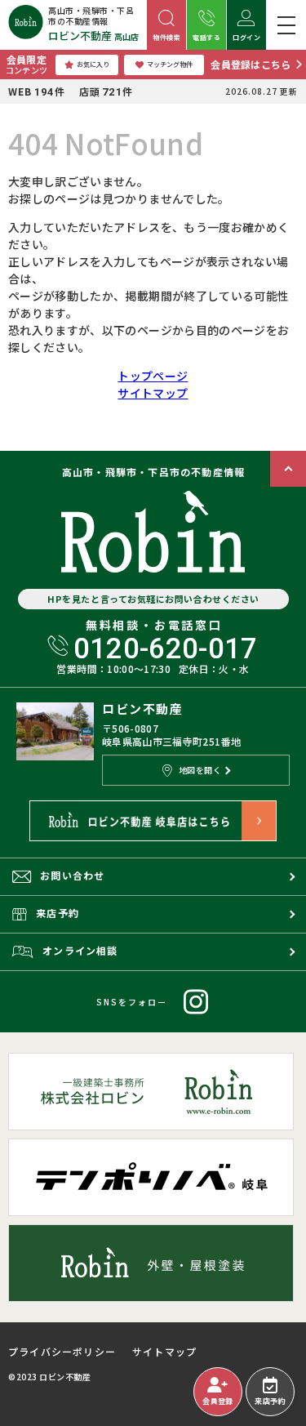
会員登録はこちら (250, 64)
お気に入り (93, 64)
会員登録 (217, 1401)
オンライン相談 (80, 950)
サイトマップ (153, 393)
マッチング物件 (170, 64)
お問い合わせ (72, 875)
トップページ (153, 376)
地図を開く (200, 770)
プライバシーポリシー (62, 1352)
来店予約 (270, 1401)
